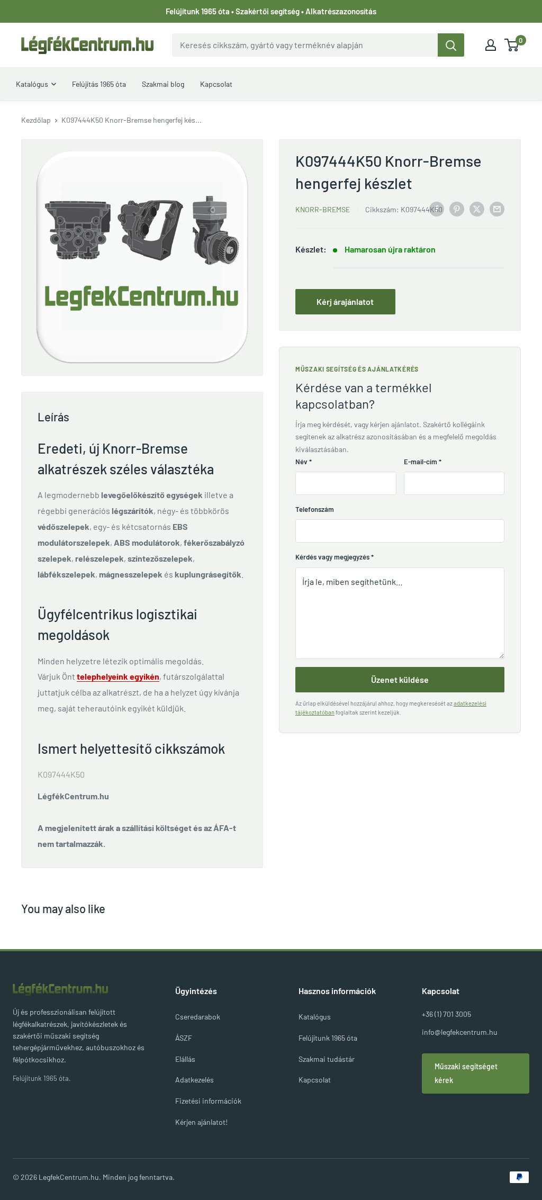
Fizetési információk (208, 1100)
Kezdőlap (36, 119)
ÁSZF (183, 1037)
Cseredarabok (197, 1016)
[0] (512, 45)
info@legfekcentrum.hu (460, 1031)
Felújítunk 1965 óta (328, 1037)
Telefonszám (314, 509)
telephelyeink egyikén (118, 676)
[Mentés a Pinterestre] (456, 208)
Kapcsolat (315, 1079)
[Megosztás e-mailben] (497, 208)
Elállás (185, 1058)
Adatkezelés (194, 1079)
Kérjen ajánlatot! (201, 1121)
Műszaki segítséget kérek (466, 1073)
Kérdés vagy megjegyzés (334, 557)
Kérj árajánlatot (345, 301)
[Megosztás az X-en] (476, 208)
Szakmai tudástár (327, 1058)
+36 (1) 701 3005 (446, 1013)
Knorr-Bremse (322, 209)
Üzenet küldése (400, 679)
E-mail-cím (422, 461)
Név (303, 461)
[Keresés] (451, 45)
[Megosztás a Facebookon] (436, 208)
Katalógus (315, 1016)
